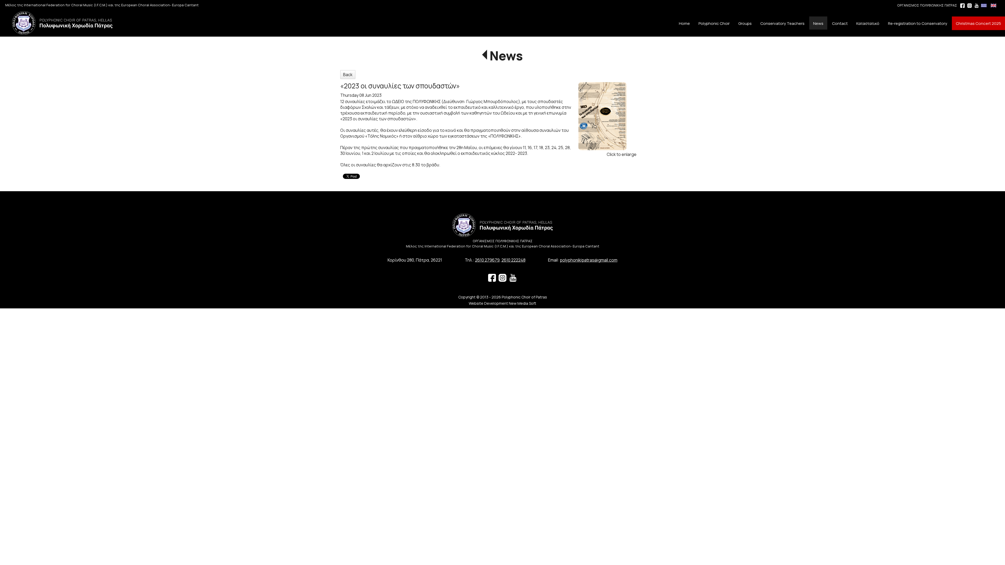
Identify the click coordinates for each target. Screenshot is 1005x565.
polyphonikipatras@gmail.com (588, 260)
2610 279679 (487, 260)
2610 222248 (513, 260)
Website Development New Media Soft (502, 303)
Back (348, 74)
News (506, 55)
